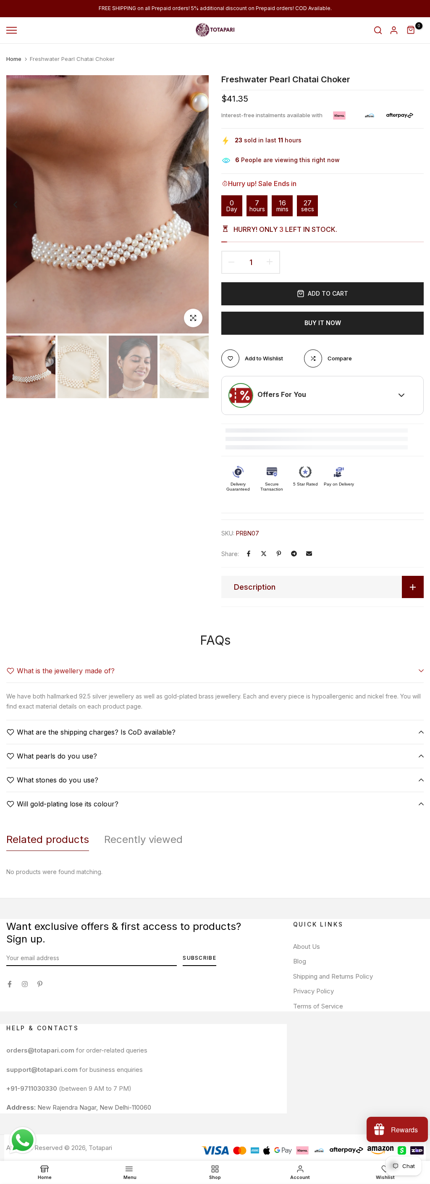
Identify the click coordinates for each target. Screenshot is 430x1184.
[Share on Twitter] (263, 553)
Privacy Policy (313, 991)
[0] (411, 30)
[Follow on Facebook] (9, 984)
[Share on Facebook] (248, 553)
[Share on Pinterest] (278, 553)
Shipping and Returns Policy (333, 976)
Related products (47, 839)
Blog (299, 961)
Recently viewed (143, 839)
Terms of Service (318, 1006)
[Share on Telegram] (294, 553)
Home (13, 58)
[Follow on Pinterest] (40, 984)
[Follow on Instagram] (24, 984)
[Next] (193, 204)
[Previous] (22, 204)
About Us (306, 946)
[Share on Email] (309, 553)
